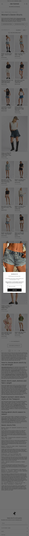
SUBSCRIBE (14, 290)
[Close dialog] (24, 245)
